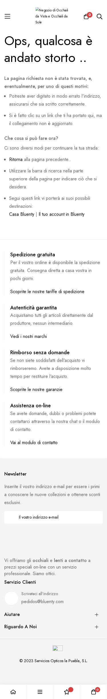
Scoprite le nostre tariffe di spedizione (47, 291)
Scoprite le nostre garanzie (36, 389)
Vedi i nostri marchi (28, 336)
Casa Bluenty (21, 214)
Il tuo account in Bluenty (61, 214)
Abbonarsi (94, 517)
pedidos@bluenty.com (42, 601)
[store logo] (53, 16)
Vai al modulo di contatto (34, 442)
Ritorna (16, 159)
